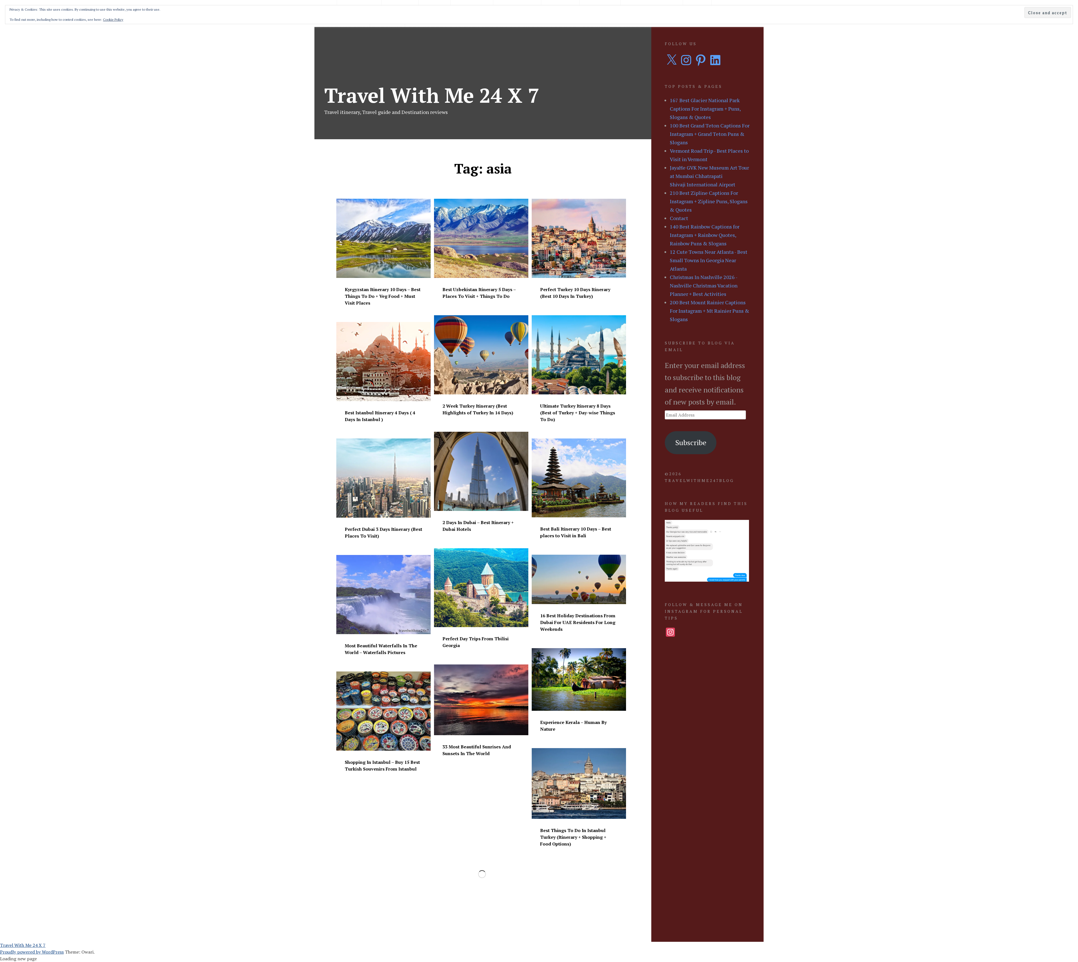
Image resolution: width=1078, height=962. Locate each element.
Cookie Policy (113, 19)
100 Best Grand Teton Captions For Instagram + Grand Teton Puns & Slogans (710, 134)
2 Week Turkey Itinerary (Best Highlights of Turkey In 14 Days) (477, 409)
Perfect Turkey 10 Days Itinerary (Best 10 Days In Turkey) (575, 292)
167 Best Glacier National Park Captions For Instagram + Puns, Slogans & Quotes (705, 108)
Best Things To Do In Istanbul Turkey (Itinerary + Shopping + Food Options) (573, 837)
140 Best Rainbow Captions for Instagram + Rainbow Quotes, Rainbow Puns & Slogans (704, 235)
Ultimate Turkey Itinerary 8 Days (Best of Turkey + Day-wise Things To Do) (577, 412)
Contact (679, 218)
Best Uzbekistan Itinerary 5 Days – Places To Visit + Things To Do (479, 292)
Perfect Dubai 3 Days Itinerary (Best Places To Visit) (383, 532)
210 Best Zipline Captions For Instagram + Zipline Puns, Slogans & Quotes (709, 201)
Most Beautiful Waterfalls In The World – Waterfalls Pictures (381, 649)
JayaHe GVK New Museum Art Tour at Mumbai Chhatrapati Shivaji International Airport (709, 176)
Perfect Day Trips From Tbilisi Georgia (475, 642)
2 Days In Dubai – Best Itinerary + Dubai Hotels (478, 525)
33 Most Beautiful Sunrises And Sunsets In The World (476, 750)
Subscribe (690, 442)
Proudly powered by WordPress (32, 952)
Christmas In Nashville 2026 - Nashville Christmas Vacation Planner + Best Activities (703, 285)
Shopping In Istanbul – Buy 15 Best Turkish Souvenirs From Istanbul (382, 765)
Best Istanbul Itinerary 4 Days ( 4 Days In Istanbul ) (380, 416)
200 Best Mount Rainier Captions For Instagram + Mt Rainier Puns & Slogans (709, 311)
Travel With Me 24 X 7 (431, 95)
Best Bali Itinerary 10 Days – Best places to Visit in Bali (575, 532)
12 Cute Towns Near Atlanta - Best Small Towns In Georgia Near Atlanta (708, 260)
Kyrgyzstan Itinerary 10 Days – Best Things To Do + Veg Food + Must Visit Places (383, 296)
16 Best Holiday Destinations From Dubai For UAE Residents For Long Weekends (577, 622)
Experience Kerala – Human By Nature (573, 725)
